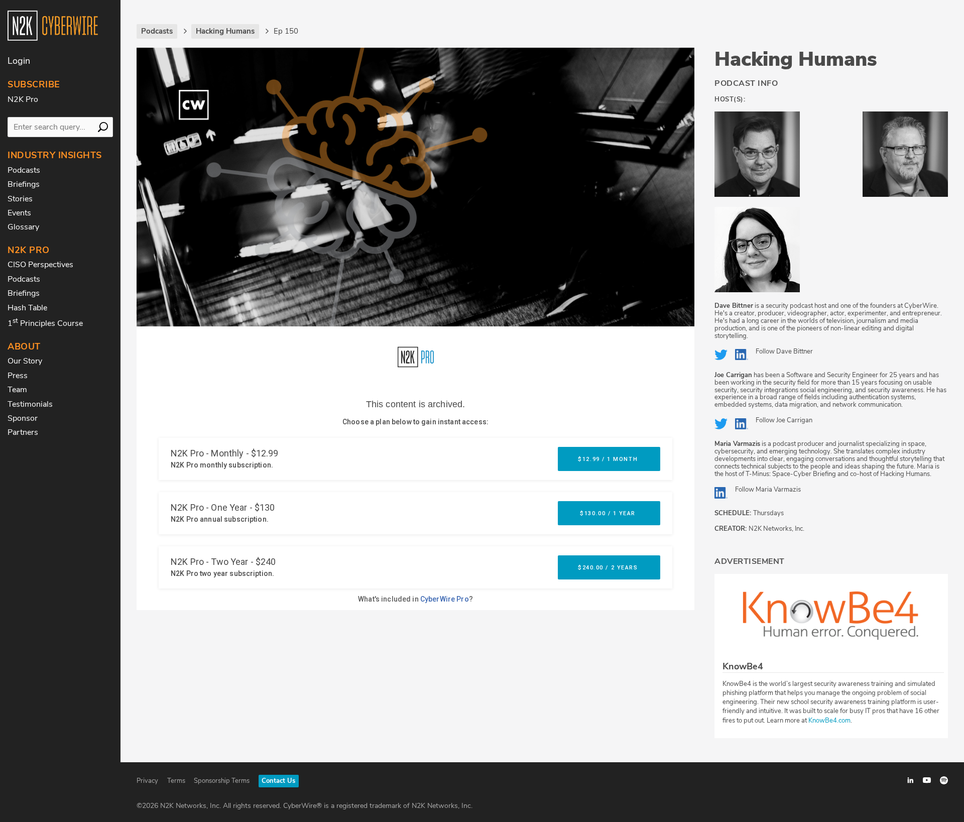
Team (17, 389)
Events (19, 212)
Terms (176, 780)
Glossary (23, 226)
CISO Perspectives (40, 264)
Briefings (24, 184)
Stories (20, 198)
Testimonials (30, 404)
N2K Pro (23, 99)
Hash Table (27, 307)
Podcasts (24, 170)
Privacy (147, 780)
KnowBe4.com (829, 720)
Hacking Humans (795, 59)
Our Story (25, 361)
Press (18, 375)
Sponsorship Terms (222, 780)
